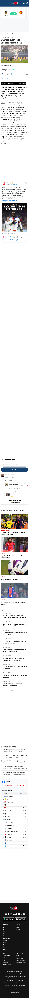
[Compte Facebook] (9, 914)
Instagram (7, 985)
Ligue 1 (3, 553)
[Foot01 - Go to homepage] (14, 908)
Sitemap (15, 988)
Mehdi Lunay (8, 65)
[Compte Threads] (24, 914)
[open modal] (27, 3)
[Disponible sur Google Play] (8, 919)
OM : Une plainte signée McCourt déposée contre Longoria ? (13, 659)
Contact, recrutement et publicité (15, 973)
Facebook (23, 985)
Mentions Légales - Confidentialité (14, 971)
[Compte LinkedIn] (14, 914)
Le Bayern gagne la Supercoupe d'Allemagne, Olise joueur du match (14, 616)
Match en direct (15, 983)
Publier (14, 469)
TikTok (15, 985)
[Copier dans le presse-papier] (2, 78)
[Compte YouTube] (19, 914)
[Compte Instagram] (11, 914)
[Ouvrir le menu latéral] (2, 3)
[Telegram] (11, 74)
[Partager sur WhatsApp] (13, 69)
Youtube (24, 983)
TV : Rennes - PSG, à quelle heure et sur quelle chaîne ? (14, 642)
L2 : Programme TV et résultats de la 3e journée (15, 667)
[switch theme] (24, 3)
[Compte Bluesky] (21, 914)
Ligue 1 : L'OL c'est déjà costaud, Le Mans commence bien (14, 625)
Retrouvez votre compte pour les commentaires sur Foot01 (15, 977)
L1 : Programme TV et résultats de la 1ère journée (15, 633)
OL (2, 37)
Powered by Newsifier (14, 992)
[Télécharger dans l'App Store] (20, 919)
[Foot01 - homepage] (14, 3)
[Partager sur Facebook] (2, 74)
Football (6, 983)
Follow (15, 184)
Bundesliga (5, 530)
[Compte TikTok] (16, 914)
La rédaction (10, 980)
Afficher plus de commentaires (14, 501)
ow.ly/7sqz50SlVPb (9, 201)
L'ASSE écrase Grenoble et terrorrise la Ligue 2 (15, 676)
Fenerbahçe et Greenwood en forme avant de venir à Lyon (15, 650)
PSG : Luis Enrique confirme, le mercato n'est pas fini (13, 684)
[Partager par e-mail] (7, 78)
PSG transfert (20, 980)
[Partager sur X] (7, 74)
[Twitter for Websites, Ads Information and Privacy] (25, 234)
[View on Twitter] (26, 184)
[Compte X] (6, 914)
